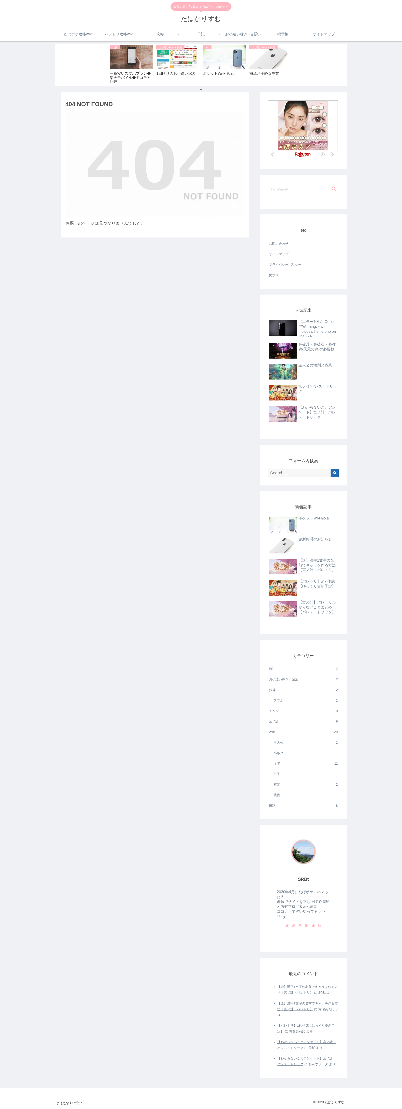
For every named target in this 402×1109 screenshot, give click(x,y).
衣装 (306, 784)
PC (303, 669)
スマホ (306, 700)
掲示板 (274, 275)
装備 (306, 795)
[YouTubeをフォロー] (293, 926)
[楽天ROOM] (306, 926)
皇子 (306, 774)
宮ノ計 (303, 721)
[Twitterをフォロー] (287, 926)
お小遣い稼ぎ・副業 (303, 679)
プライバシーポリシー (285, 264)
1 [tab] (201, 89)
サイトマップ (278, 254)
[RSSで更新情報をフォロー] (319, 926)
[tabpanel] (131, 64)
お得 (303, 690)
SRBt (303, 879)
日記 (303, 805)
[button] (334, 189)
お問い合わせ (278, 243)
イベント (303, 711)
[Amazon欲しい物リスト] (300, 926)
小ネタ (306, 753)
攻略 (303, 732)
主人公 (306, 742)
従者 (306, 763)
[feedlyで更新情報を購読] (313, 926)
